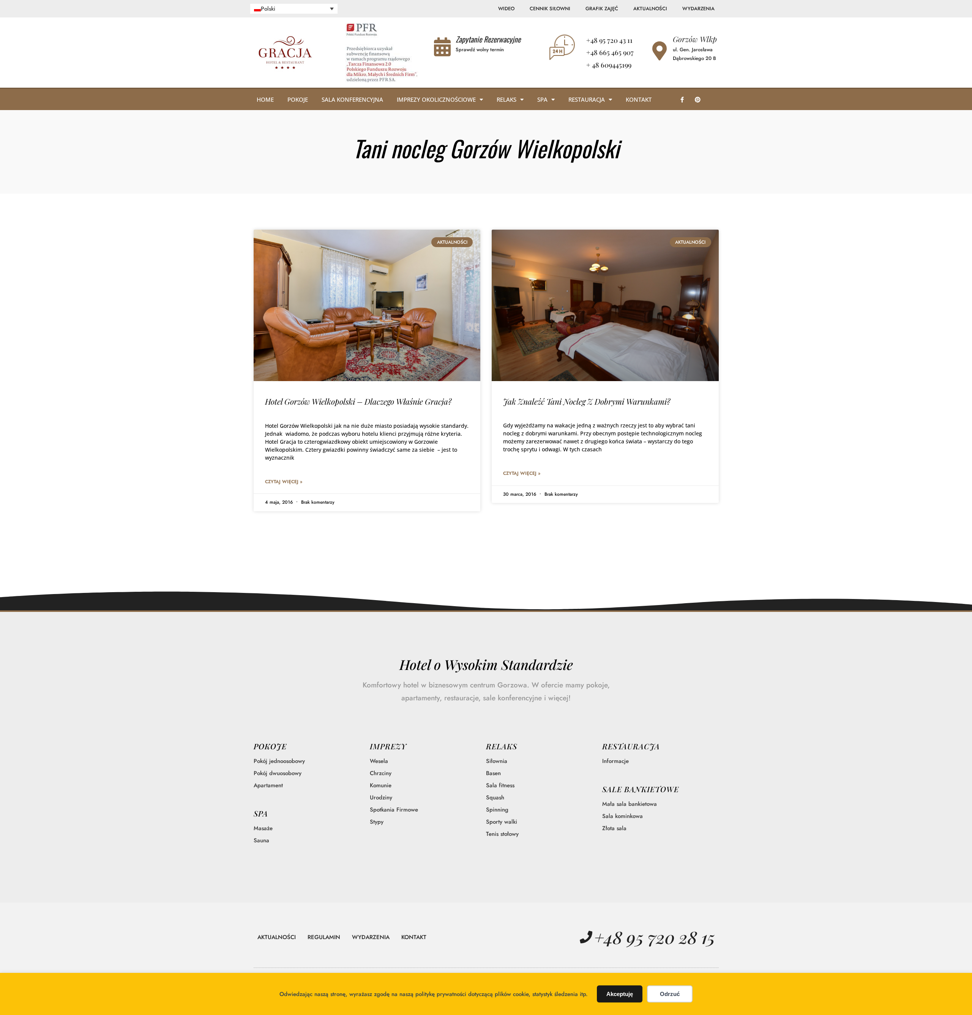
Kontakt (639, 99)
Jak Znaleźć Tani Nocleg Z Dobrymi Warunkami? (586, 401)
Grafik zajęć (601, 8)
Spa (542, 99)
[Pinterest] (697, 99)
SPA (261, 813)
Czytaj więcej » (283, 481)
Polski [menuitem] (268, 9)
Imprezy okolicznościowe (436, 99)
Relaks (506, 99)
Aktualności (650, 8)
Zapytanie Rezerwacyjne (488, 39)
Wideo (506, 8)
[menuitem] (294, 8)
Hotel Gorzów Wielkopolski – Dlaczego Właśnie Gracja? (358, 401)
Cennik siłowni (550, 8)
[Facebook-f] (682, 99)
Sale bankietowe (640, 789)
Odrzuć (670, 994)
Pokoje (297, 99)
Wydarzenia (698, 8)
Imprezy (388, 746)
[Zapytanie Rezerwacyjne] (442, 46)
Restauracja (586, 99)
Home (265, 99)
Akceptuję (619, 994)
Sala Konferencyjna (352, 99)
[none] (294, 8)
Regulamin (324, 937)
